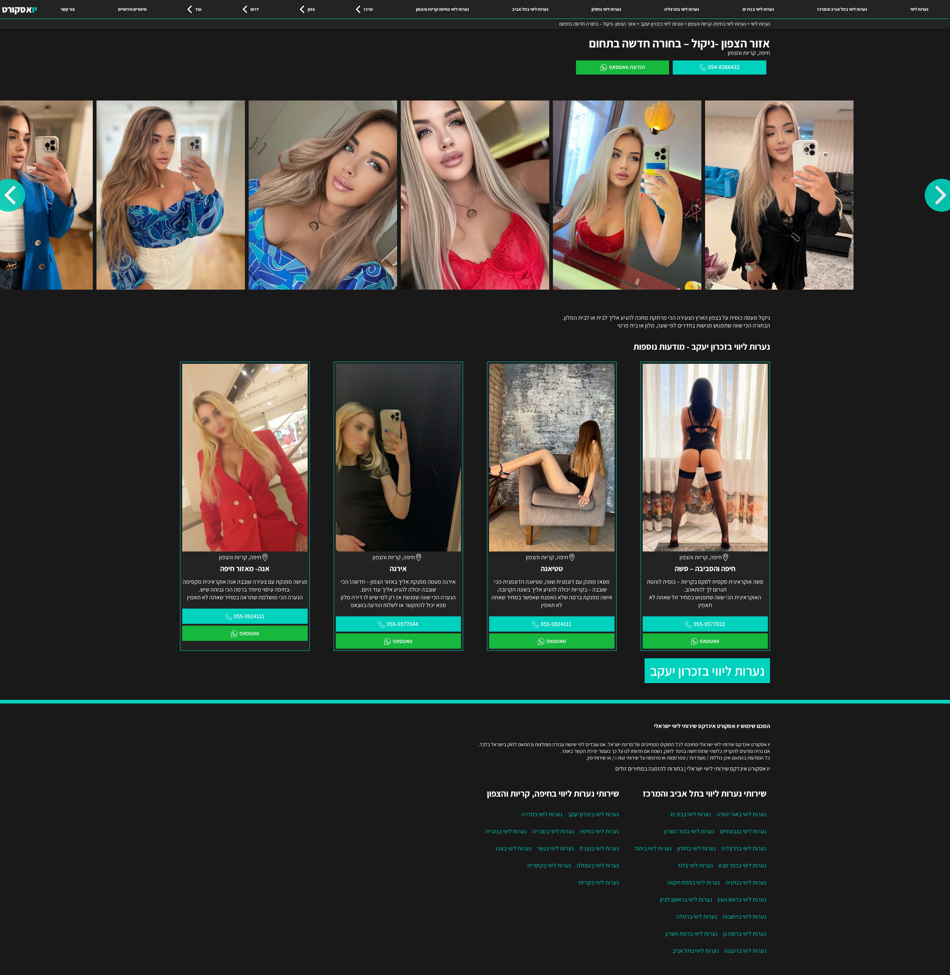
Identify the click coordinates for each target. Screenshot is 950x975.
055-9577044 (402, 624)
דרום (254, 9)
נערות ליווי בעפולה (598, 865)
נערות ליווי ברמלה (696, 916)
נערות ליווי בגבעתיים (743, 831)
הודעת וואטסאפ (627, 67)
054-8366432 (724, 67)
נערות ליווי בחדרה (541, 814)
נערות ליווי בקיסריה (549, 865)
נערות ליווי (919, 9)
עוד (198, 9)
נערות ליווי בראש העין (742, 899)
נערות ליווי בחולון (606, 9)
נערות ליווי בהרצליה (681, 9)
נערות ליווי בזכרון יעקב (707, 670)
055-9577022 (709, 624)
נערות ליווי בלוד (695, 865)
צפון (311, 9)
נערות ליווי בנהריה (506, 831)
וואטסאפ (709, 641)
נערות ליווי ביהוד (653, 848)
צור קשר (67, 9)
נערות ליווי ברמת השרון (691, 934)
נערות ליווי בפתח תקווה (693, 882)
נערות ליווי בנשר (555, 848)
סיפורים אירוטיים (132, 9)
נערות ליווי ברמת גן (744, 934)
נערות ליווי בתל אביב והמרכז (842, 9)
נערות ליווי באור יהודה (741, 814)
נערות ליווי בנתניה (745, 882)
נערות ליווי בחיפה (599, 831)
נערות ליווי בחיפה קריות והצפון (442, 9)
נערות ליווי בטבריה (553, 831)
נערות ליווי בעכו (513, 848)
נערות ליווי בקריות (598, 882)
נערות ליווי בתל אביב (530, 9)
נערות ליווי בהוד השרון (689, 831)
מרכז (368, 9)
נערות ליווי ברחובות (744, 916)
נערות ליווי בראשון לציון (686, 899)
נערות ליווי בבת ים (758, 9)
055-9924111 (556, 624)
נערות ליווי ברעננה (745, 951)
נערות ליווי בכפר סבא (742, 865)
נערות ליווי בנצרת (599, 848)
